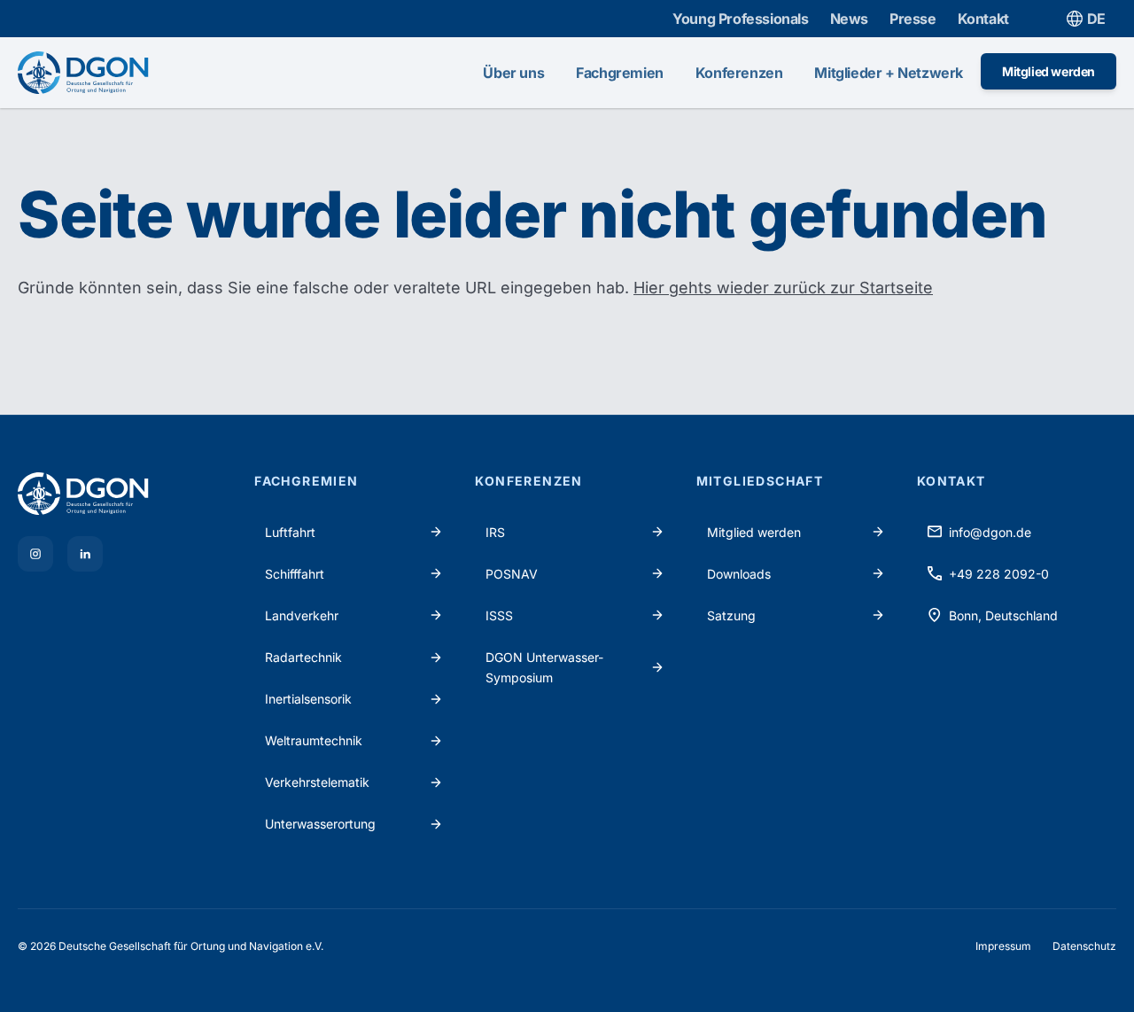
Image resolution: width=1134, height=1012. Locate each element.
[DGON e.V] (125, 493)
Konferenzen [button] (739, 73)
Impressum (1003, 946)
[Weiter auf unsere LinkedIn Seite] (85, 554)
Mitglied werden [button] (1048, 71)
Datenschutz (1084, 946)
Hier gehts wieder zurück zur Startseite (783, 287)
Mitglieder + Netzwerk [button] (888, 73)
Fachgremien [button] (620, 73)
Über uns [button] (513, 73)
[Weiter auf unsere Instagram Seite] (35, 554)
